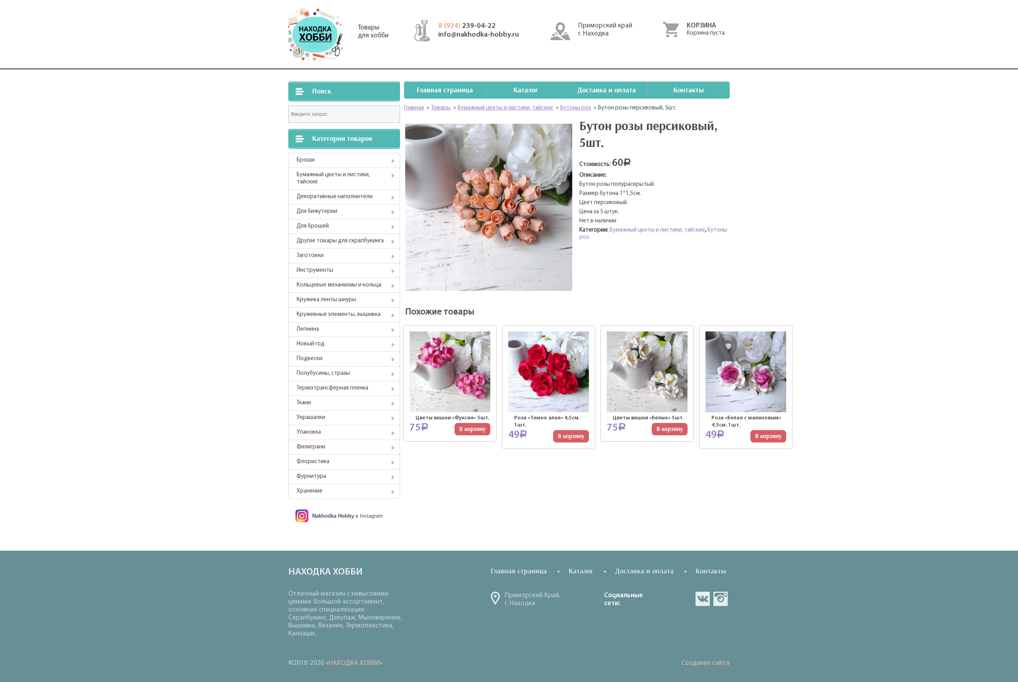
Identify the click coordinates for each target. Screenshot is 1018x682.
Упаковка (309, 432)
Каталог (525, 90)
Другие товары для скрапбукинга (340, 241)
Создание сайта (705, 663)
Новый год (310, 344)
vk (703, 599)
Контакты (688, 90)
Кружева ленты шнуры (326, 300)
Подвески (309, 359)
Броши (306, 160)
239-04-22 (466, 26)
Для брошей (313, 226)
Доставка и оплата (606, 90)
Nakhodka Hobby (333, 516)
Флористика (313, 462)
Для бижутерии (317, 211)
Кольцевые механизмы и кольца (339, 285)
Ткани (304, 403)
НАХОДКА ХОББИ (354, 663)
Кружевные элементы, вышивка (339, 315)
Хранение (309, 491)
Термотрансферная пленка (332, 388)
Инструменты (315, 270)
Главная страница (445, 90)
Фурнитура (311, 476)
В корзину (472, 429)
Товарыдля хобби (373, 31)
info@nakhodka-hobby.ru (478, 35)
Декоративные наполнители (335, 197)
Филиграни (311, 447)
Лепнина (308, 329)
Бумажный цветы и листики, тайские (333, 178)
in (720, 599)
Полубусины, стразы (323, 373)
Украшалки (311, 418)
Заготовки (310, 256)
